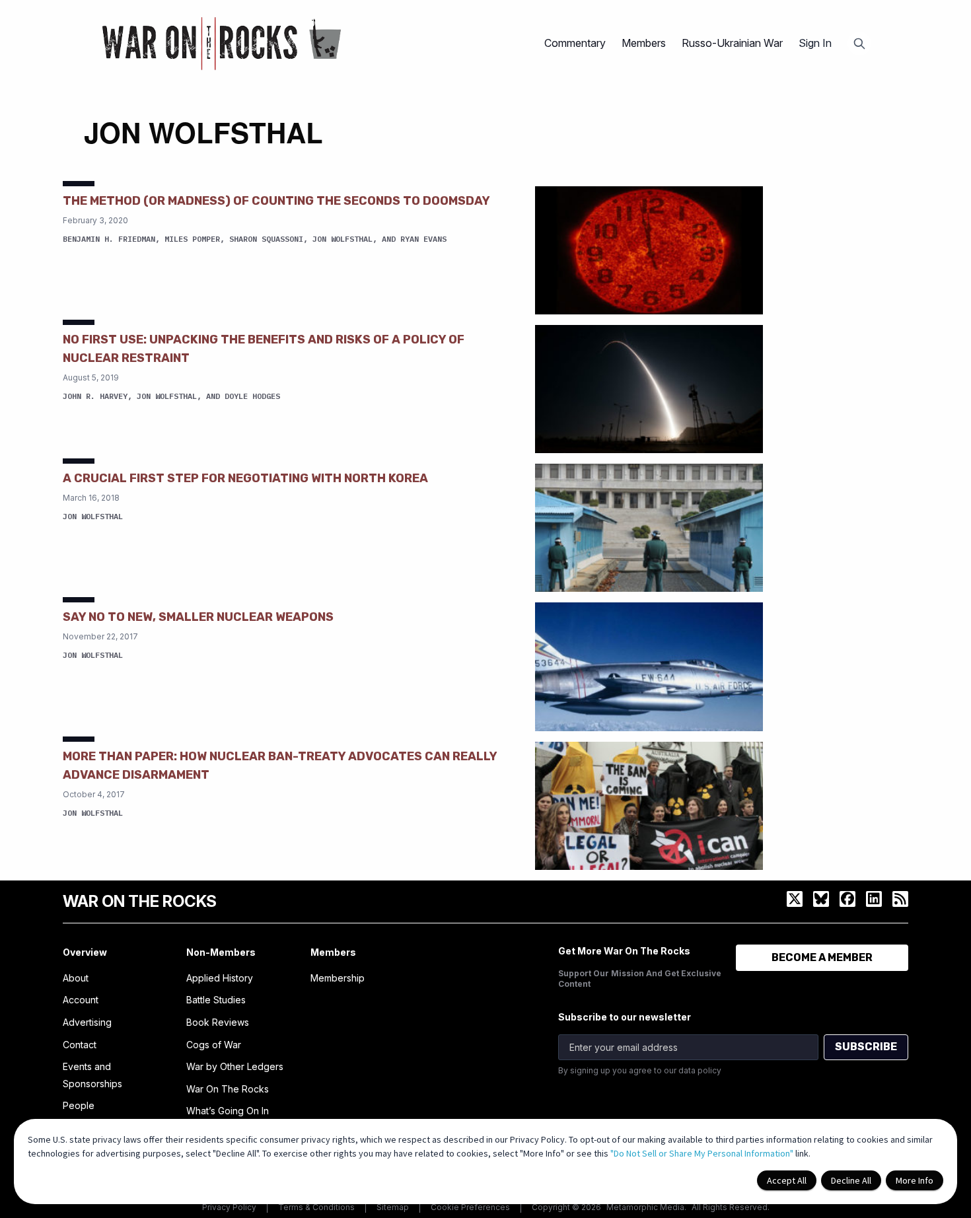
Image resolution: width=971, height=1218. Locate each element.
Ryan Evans (423, 239)
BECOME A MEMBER (822, 957)
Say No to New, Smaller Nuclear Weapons (198, 617)
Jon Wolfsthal (342, 239)
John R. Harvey (95, 396)
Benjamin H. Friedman (109, 239)
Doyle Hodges (252, 396)
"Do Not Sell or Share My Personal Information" (701, 1153)
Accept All (787, 1180)
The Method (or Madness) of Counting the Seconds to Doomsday (276, 201)
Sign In (815, 43)
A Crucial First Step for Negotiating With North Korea (245, 478)
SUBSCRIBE (866, 1046)
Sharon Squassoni (266, 239)
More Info (914, 1180)
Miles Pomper (192, 239)
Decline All (851, 1180)
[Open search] (859, 43)
